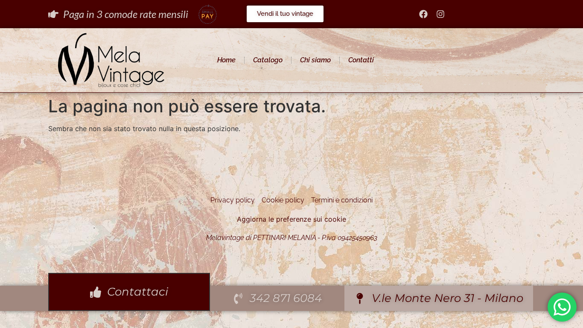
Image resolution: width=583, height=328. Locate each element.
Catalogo (268, 60)
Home (226, 60)
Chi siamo (315, 60)
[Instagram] (440, 14)
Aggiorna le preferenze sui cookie (291, 219)
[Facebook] (423, 14)
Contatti (361, 60)
